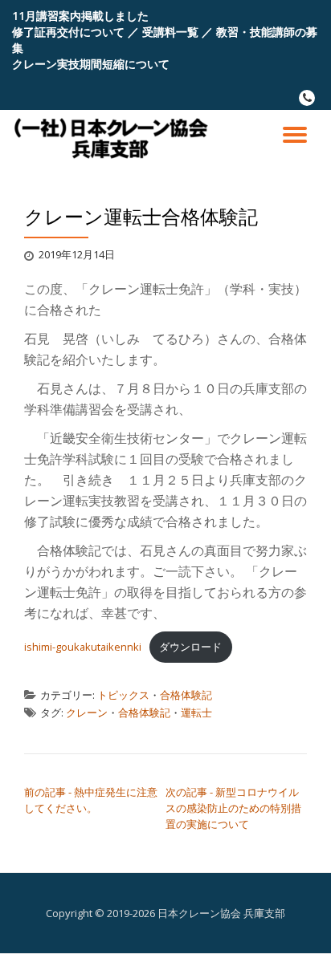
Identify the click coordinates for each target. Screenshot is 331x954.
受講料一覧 (170, 31)
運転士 (196, 712)
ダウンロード (190, 646)
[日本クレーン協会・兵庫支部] (114, 138)
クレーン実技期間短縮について (91, 63)
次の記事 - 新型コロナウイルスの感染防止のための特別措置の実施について (233, 808)
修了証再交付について (68, 31)
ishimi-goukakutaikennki (82, 646)
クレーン (87, 712)
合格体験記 (186, 695)
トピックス (123, 695)
